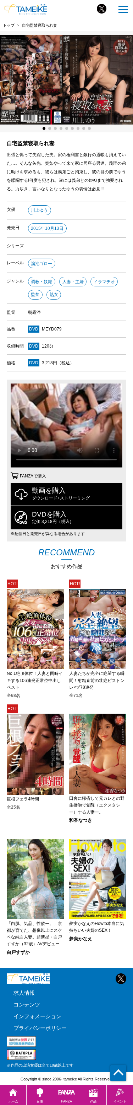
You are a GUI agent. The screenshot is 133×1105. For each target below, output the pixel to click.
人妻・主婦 (73, 281)
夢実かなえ (80, 939)
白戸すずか (18, 952)
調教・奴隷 (41, 281)
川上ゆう (39, 210)
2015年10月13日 (47, 228)
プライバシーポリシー (40, 1028)
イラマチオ (104, 281)
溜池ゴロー (41, 263)
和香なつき (80, 820)
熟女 (54, 294)
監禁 (35, 294)
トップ (9, 25)
